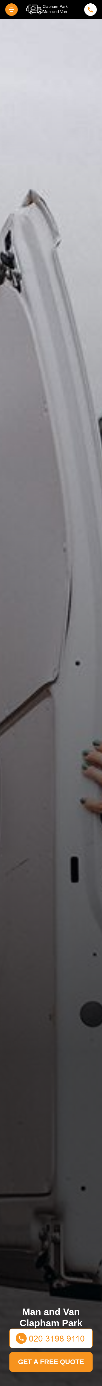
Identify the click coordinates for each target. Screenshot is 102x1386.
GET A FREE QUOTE (51, 1362)
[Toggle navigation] (11, 9)
